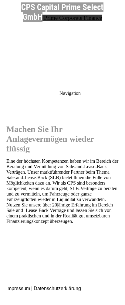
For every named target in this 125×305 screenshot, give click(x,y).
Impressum (18, 288)
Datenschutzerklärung (57, 288)
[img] (62, 42)
